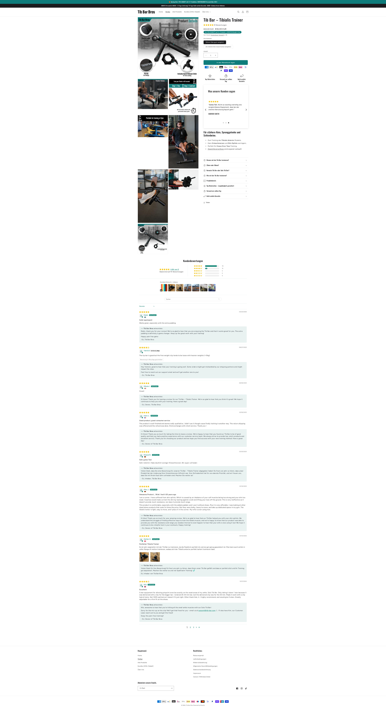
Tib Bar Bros (189, 705)
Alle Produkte (142, 662)
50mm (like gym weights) (215, 42)
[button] (206, 12)
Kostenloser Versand (217, 35)
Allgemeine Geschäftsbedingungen (205, 666)
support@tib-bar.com (206, 610)
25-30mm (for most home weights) (219, 47)
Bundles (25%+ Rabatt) (145, 666)
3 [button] (193, 627)
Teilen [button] (208, 202)
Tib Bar (140, 659)
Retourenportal (198, 655)
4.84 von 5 (174, 269)
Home (140, 655)
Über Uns (141, 670)
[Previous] (205, 109)
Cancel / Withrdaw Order (201, 677)
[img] (144, 312)
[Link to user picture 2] (155, 557)
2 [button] (190, 627)
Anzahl (206, 51)
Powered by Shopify (199, 705)
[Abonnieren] (171, 688)
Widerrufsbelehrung (200, 662)
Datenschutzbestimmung (202, 670)
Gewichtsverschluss (216, 149)
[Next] (246, 109)
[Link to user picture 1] (144, 557)
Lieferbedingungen (199, 659)
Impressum (197, 673)
